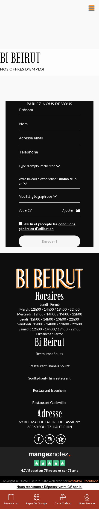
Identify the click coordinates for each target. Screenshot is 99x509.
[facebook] (38, 442)
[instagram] (49, 442)
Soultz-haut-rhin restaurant (49, 378)
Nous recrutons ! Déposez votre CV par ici (49, 486)
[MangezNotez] (60, 442)
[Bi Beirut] (49, 454)
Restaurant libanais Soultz (49, 366)
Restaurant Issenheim (49, 390)
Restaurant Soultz (49, 354)
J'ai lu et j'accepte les (47, 226)
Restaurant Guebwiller (49, 402)
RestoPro (75, 481)
